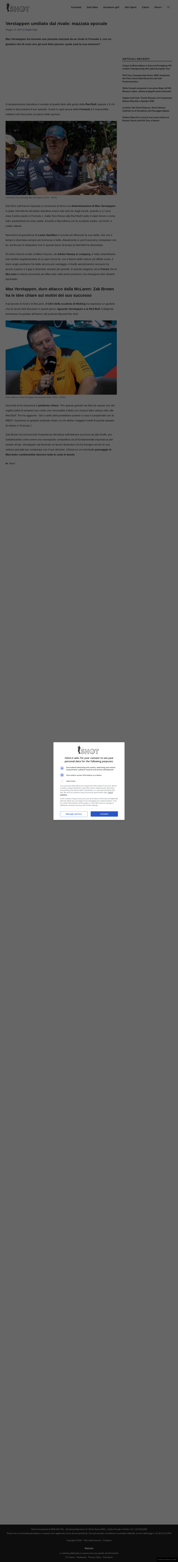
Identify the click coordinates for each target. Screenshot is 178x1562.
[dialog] (89, 781)
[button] (89, 781)
